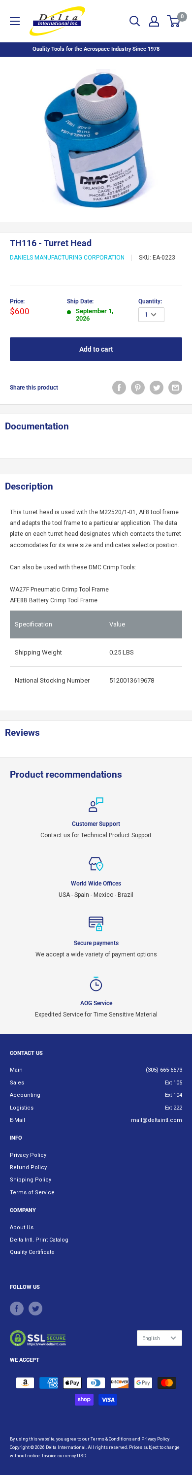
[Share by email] (175, 387)
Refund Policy (28, 1167)
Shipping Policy (30, 1180)
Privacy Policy (28, 1155)
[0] (174, 21)
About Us (21, 1227)
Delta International (66, 1447)
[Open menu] (15, 21)
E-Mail (17, 1120)
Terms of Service (32, 1192)
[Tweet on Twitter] (156, 387)
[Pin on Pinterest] (138, 387)
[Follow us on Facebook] (17, 1308)
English (151, 1338)
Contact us (26, 1053)
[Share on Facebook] (119, 387)
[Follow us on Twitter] (35, 1308)
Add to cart (96, 349)
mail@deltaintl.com (156, 1120)
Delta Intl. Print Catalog (39, 1240)
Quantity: (150, 301)
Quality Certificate (32, 1252)
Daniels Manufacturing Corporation (67, 257)
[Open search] (134, 21)
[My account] (154, 21)
